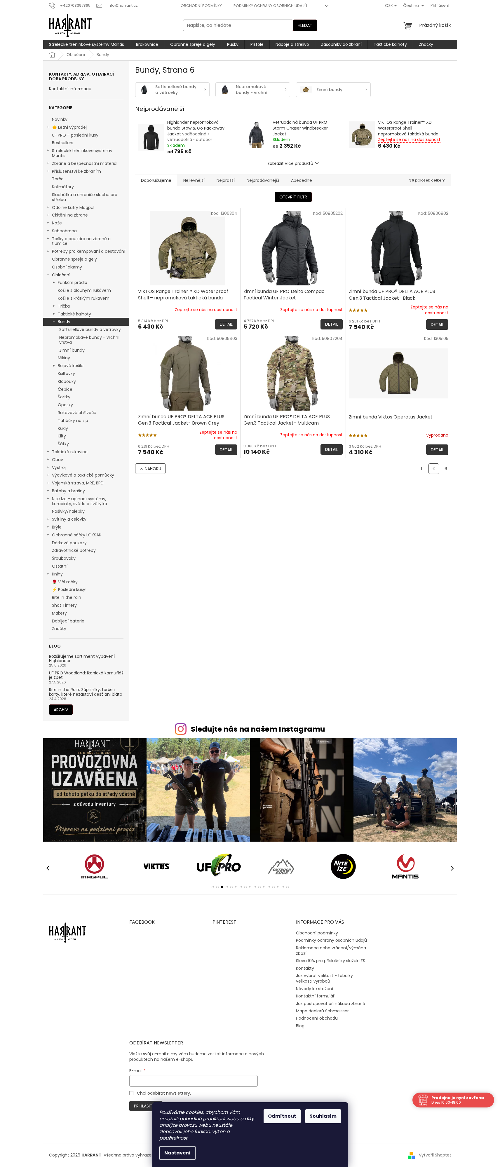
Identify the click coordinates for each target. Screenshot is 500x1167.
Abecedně (301, 180)
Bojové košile (70, 366)
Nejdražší (226, 180)
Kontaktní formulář (315, 996)
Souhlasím (323, 1116)
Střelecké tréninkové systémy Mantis (82, 153)
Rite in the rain (66, 597)
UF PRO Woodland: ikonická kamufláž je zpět (86, 675)
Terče (58, 179)
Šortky (64, 397)
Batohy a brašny (68, 491)
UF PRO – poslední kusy (75, 135)
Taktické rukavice (70, 452)
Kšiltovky (66, 373)
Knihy (57, 574)
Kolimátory (63, 187)
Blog (300, 1026)
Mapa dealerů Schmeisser (322, 1011)
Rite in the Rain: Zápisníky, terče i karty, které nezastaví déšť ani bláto (85, 692)
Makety (59, 613)
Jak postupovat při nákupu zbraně (330, 1003)
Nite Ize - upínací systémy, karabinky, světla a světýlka (79, 501)
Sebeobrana (64, 231)
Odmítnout (282, 1116)
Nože (57, 223)
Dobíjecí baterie (68, 621)
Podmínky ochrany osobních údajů (270, 5)
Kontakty (305, 968)
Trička (64, 306)
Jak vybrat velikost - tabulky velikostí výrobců (324, 978)
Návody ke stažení (314, 989)
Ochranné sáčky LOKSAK (76, 535)
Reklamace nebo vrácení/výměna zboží (331, 950)
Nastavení (177, 1152)
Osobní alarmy (67, 267)
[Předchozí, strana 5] (433, 468)
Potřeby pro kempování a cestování (88, 251)
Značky (59, 629)
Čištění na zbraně (70, 215)
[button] (213, 887)
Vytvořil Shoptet (435, 1155)
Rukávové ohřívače (77, 413)
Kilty (62, 436)
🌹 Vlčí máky (65, 582)
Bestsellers (62, 143)
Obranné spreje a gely (74, 259)
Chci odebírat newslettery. (164, 1093)
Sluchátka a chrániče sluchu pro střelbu (84, 197)
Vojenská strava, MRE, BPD (78, 483)
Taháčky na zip (73, 420)
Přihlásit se (146, 1106)
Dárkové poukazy (69, 543)
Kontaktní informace (70, 89)
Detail (226, 324)
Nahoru (153, 469)
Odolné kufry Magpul (73, 207)
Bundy (64, 322)
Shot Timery (64, 605)
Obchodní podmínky (201, 5)
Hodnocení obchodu (317, 1018)
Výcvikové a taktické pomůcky (83, 475)
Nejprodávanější (263, 180)
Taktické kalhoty (74, 314)
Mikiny (64, 358)
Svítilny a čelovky (69, 519)
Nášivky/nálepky (68, 511)
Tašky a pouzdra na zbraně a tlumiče (81, 241)
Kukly (63, 428)
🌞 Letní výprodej (69, 127)
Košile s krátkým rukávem (83, 298)
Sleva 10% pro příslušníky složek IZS (330, 961)
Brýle (57, 527)
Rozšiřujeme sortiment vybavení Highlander (82, 658)
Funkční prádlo (72, 282)
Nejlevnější (194, 180)
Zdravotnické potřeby (74, 550)
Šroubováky (64, 558)
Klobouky (67, 381)
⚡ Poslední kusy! (69, 589)
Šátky (63, 444)
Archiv (61, 710)
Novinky (59, 119)
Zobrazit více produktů (290, 163)
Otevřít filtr (293, 197)
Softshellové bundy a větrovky (90, 329)
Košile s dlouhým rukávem (84, 290)
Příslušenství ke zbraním (76, 171)
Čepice (65, 389)
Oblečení (61, 275)
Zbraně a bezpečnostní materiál (84, 163)
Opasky (65, 405)
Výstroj (59, 467)
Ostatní (59, 566)
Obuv (57, 460)
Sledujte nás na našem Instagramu (258, 729)
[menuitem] (86, 44)
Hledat (305, 25)
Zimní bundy (72, 350)
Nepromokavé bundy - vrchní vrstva (89, 339)
